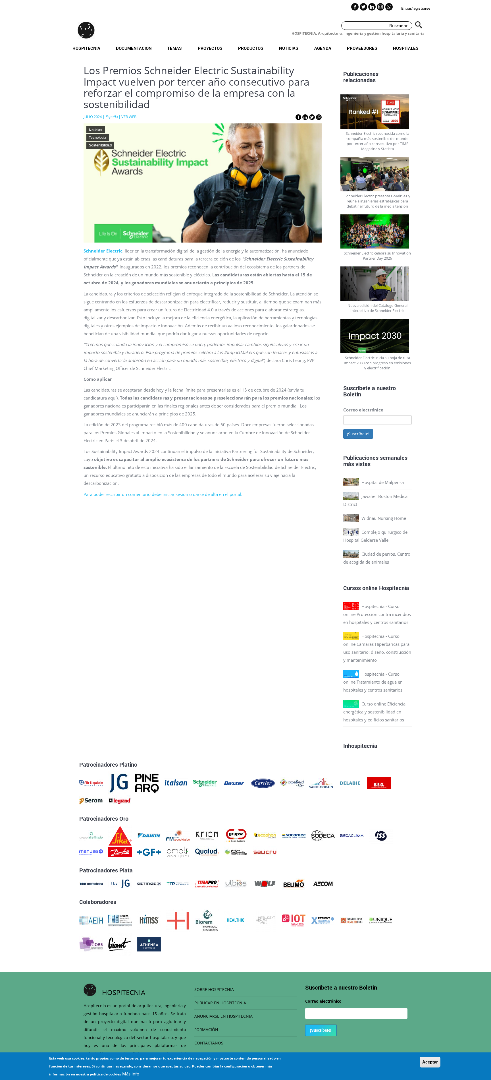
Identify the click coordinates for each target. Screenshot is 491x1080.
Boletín (352, 394)
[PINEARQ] (147, 782)
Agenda (322, 48)
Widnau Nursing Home (383, 518)
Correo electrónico (363, 410)
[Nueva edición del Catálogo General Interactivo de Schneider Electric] (377, 283)
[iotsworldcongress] (293, 920)
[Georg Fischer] (149, 852)
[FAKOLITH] (236, 852)
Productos (250, 48)
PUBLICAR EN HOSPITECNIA (220, 1002)
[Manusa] (91, 852)
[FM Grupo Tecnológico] (178, 835)
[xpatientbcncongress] (322, 920)
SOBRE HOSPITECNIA (214, 989)
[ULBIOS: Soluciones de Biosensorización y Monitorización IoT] (236, 883)
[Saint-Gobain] (321, 782)
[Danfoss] (120, 852)
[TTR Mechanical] (178, 883)
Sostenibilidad (100, 145)
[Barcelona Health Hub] (351, 920)
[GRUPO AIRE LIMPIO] (91, 835)
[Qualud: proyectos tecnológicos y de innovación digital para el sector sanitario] (207, 852)
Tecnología (97, 138)
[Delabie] (350, 782)
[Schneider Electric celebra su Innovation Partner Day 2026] (377, 231)
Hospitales (406, 48)
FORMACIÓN (206, 1029)
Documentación (134, 48)
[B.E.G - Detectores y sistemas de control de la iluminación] (379, 782)
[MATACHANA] (91, 883)
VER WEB (128, 116)
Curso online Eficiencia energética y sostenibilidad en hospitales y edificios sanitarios (374, 712)
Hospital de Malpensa (382, 482)
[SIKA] (120, 835)
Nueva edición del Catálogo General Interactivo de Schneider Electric (377, 308)
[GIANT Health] (120, 943)
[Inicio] (86, 30)
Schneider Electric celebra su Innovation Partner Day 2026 (377, 256)
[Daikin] (149, 835)
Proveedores (362, 48)
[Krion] (207, 835)
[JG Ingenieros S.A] (119, 782)
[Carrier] (263, 782)
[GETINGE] (149, 883)
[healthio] (235, 920)
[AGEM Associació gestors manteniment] (120, 920)
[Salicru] (265, 852)
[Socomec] (294, 835)
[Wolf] (265, 883)
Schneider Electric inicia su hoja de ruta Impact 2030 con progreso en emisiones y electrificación (377, 363)
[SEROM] (91, 800)
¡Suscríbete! (358, 433)
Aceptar (430, 1062)
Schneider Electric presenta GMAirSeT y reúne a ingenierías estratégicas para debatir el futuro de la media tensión (377, 201)
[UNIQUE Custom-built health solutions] (380, 920)
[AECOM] (323, 883)
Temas (174, 48)
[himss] (149, 920)
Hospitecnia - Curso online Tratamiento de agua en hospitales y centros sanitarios (373, 682)
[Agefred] (292, 782)
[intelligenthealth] (264, 920)
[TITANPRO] (207, 883)
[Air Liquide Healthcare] (91, 782)
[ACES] (91, 943)
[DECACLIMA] (352, 835)
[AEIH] (91, 920)
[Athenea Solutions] (149, 943)
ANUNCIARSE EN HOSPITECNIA (223, 1016)
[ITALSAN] (176, 782)
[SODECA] (323, 835)
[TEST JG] (120, 883)
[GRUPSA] (236, 835)
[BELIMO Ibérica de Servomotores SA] (294, 883)
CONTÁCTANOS (208, 1043)
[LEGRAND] (120, 800)
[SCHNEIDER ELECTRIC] (205, 782)
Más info (130, 1074)
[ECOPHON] (265, 835)
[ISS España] (381, 835)
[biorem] (207, 920)
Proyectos (210, 48)
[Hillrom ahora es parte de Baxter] (234, 782)
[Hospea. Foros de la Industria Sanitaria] (178, 920)
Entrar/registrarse (415, 8)
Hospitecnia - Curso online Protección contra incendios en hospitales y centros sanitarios (377, 614)
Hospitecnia (86, 48)
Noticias (288, 48)
